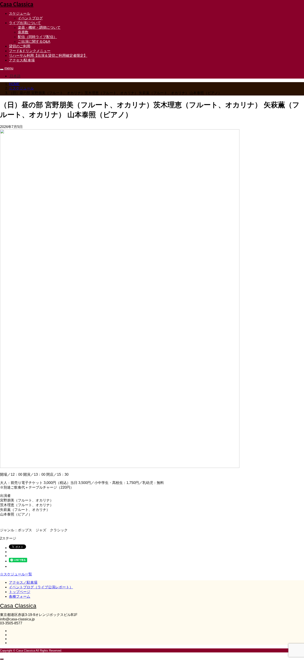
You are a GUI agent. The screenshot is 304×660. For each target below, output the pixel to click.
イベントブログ (30, 18)
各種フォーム (19, 596)
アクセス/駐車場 (22, 60)
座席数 (23, 32)
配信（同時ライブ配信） (37, 37)
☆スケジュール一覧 (16, 574)
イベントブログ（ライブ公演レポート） (41, 587)
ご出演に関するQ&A (34, 41)
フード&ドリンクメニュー (30, 51)
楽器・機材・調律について (39, 27)
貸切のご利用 (19, 46)
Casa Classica (16, 4)
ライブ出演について (25, 23)
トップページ (19, 592)
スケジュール (19, 13)
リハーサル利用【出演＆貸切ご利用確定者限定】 (48, 55)
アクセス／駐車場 (23, 582)
